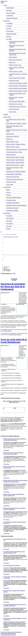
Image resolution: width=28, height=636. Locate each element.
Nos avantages (9, 223)
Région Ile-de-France (14, 80)
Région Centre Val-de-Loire (15, 59)
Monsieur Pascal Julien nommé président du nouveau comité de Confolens (13, 453)
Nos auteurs (9, 226)
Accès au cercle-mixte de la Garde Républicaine (14, 340)
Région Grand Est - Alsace (15, 65)
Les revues (8, 28)
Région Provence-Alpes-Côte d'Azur (17, 106)
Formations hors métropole (12, 208)
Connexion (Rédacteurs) (11, 18)
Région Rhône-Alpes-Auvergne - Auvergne (16, 123)
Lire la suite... (6, 450)
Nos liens (8, 228)
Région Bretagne (13, 57)
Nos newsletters (9, 31)
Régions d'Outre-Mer (14, 109)
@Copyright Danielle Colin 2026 (8, 634)
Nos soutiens (9, 221)
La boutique (9, 26)
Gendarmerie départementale (12, 202)
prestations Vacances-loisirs (22, 302)
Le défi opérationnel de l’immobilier (11, 565)
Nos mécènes (9, 215)
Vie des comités (7, 117)
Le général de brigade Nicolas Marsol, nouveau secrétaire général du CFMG (14, 552)
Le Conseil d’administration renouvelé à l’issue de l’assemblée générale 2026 (14, 605)
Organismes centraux (11, 200)
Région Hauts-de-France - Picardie (17, 78)
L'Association (6, 20)
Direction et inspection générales (13, 197)
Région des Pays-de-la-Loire (15, 104)
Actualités (5, 114)
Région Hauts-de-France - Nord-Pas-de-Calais (16, 149)
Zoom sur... (8, 195)
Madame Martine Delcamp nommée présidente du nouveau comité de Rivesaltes (14, 439)
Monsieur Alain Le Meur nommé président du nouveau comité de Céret (13, 495)
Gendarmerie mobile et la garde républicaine (16, 205)
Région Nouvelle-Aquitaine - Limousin (18, 91)
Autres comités (12, 111)
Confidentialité (9, 15)
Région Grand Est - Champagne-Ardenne (15, 144)
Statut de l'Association (11, 33)
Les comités (9, 39)
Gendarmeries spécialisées (12, 210)
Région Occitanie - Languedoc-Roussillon (15, 171)
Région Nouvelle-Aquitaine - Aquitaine (18, 83)
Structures (8, 36)
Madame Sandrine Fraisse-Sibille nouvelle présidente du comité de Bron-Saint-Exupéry (15, 481)
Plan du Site (9, 10)
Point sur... (8, 192)
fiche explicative (7, 330)
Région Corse (12, 62)
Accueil (5, 5)
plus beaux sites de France (15, 334)
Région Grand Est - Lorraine (15, 71)
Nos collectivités (10, 218)
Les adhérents (9, 23)
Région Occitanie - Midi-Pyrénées (17, 101)
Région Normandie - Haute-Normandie (18, 88)
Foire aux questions (10, 13)
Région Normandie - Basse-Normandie (18, 85)
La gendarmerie (7, 187)
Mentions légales (10, 7)
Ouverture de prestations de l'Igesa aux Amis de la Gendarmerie (13, 286)
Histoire (8, 189)
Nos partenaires (6, 213)
